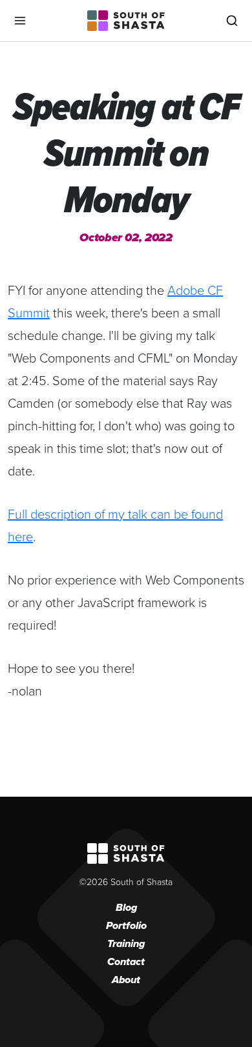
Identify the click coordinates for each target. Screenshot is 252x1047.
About (126, 979)
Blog (126, 907)
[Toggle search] (232, 20)
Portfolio (126, 925)
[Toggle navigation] (20, 20)
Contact (126, 961)
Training (126, 943)
